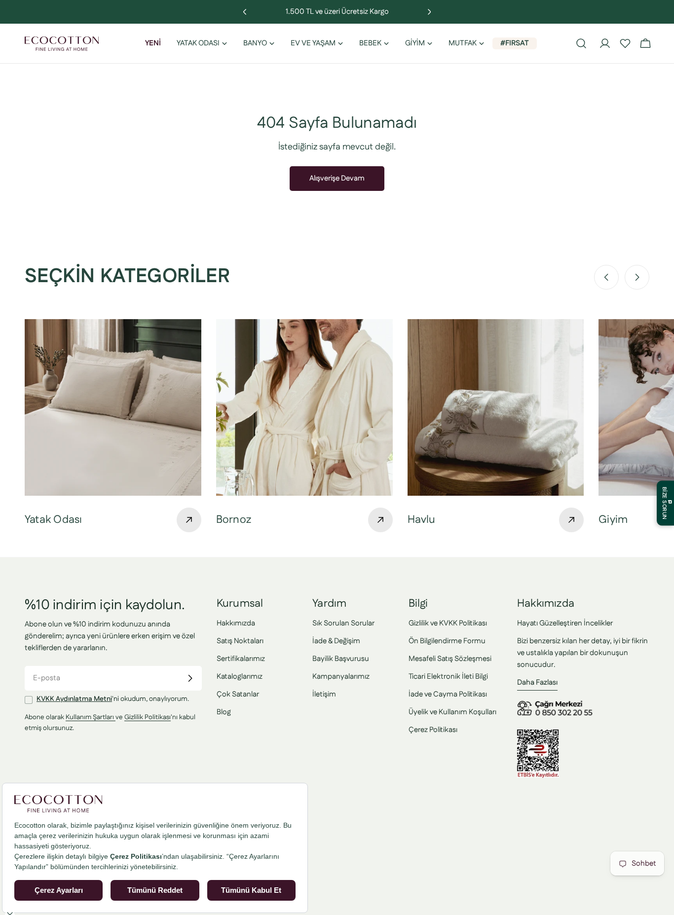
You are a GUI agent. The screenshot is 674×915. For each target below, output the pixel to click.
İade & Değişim (336, 641)
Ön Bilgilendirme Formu (447, 641)
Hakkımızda (236, 623)
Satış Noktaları (240, 641)
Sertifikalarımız (241, 659)
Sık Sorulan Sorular (343, 623)
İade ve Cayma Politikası (448, 694)
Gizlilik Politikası (147, 718)
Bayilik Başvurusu (340, 659)
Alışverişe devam (337, 178)
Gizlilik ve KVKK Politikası (448, 623)
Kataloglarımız (239, 676)
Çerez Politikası (433, 730)
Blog (224, 712)
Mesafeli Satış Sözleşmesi (450, 659)
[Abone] (190, 678)
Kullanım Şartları (90, 718)
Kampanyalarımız (341, 676)
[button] (625, 43)
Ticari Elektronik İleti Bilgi (448, 676)
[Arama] (581, 43)
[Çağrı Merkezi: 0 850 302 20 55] (556, 704)
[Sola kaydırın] (606, 277)
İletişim (324, 694)
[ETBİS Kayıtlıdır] (538, 735)
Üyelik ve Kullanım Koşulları (452, 712)
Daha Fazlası (537, 682)
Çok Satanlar (238, 694)
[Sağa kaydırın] (637, 277)
